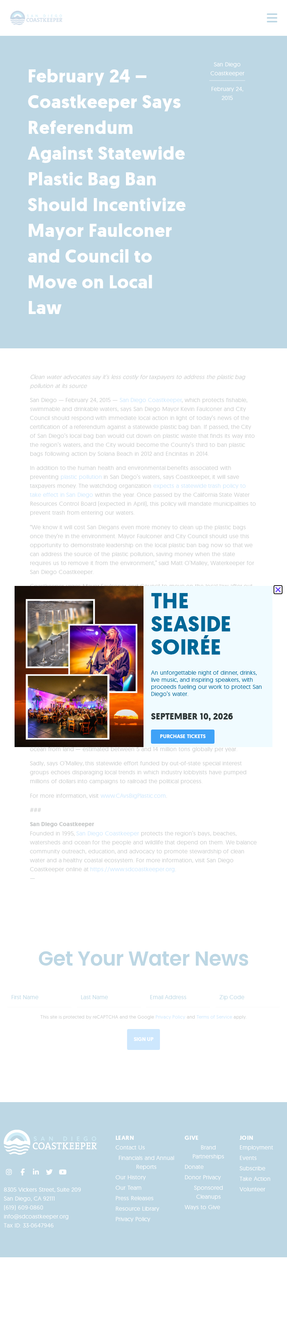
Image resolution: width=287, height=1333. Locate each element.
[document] (143, 666)
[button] (278, 589)
